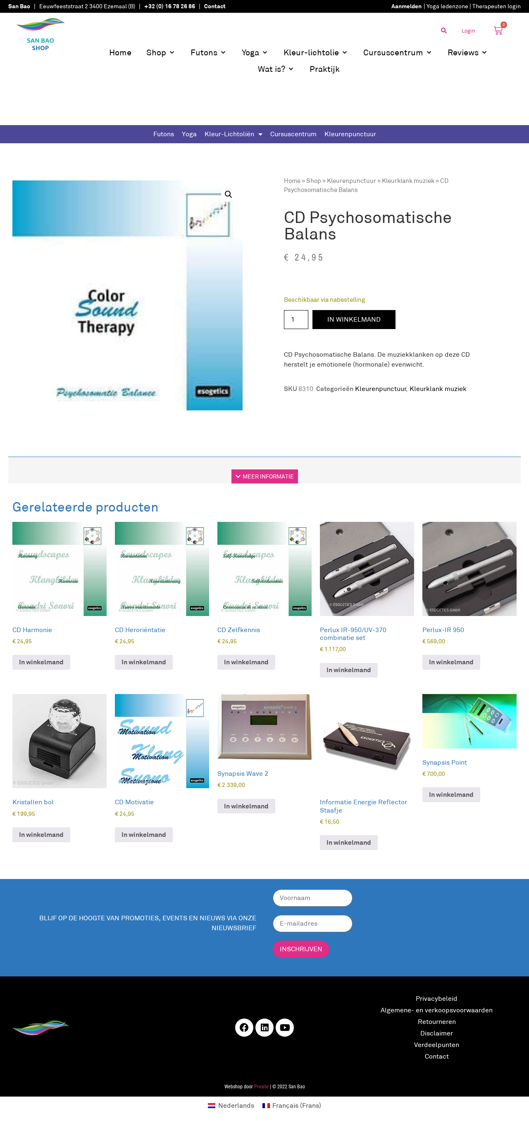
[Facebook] (244, 1028)
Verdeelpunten (436, 1045)
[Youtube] (285, 1028)
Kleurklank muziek (408, 181)
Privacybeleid (437, 998)
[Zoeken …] (443, 30)
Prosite (261, 1087)
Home (292, 181)
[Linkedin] (264, 1028)
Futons (163, 134)
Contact (437, 1056)
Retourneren (437, 1022)
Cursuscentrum (293, 134)
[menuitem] (231, 1105)
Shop (313, 181)
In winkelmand (354, 319)
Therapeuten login (496, 6)
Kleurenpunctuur (350, 134)
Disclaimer (436, 1033)
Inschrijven (301, 949)
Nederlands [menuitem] (236, 1105)
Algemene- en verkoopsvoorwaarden (437, 1010)
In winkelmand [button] (41, 662)
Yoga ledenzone (447, 6)
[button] (161, 52)
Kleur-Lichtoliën (229, 134)
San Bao (19, 6)
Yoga (189, 134)
